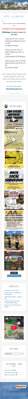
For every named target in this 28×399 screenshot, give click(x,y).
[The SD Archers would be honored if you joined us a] (14, 160)
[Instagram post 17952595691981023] (14, 200)
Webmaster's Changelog (14, 389)
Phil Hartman (6, 32)
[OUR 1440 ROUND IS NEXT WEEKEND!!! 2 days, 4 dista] (14, 119)
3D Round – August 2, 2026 (11, 290)
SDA (20, 93)
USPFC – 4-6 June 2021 (14, 16)
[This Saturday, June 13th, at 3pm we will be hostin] (14, 180)
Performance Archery (10, 372)
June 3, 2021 (15, 93)
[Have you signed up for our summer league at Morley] (14, 139)
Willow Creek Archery (10, 374)
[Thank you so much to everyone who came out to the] (14, 240)
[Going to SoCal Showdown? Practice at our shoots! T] (14, 220)
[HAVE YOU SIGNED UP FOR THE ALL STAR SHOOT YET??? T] (14, 260)
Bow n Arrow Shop (9, 370)
